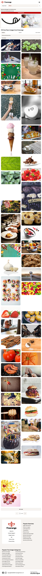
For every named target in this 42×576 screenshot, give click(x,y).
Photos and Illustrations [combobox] (6, 35)
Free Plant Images (18, 558)
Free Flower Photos (19, 553)
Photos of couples (26, 527)
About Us (11, 531)
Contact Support (11, 533)
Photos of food (26, 532)
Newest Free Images (6, 551)
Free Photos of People (6, 556)
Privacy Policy (11, 541)
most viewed (38, 32)
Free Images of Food (6, 561)
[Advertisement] (10, 192)
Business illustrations (27, 535)
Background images (27, 536)
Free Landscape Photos (6, 555)
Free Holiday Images (19, 561)
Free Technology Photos (20, 564)
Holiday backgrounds (27, 538)
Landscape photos (26, 528)
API (11, 537)
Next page (21, 509)
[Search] (39, 6)
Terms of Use (11, 539)
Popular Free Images (6, 553)
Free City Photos (18, 555)
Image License (11, 535)
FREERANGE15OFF (21, 12)
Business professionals (27, 540)
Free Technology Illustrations (7, 559)
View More (30, 20)
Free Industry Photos (19, 566)
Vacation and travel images (28, 533)
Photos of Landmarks (19, 559)
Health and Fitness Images (7, 564)
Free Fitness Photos (19, 556)
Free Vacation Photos (6, 563)
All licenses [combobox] (4, 37)
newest (20, 32)
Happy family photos (27, 525)
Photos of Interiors (19, 563)
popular (3, 32)
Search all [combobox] (4, 5)
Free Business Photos (6, 558)
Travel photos (25, 530)
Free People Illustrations (7, 566)
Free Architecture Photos (20, 551)
